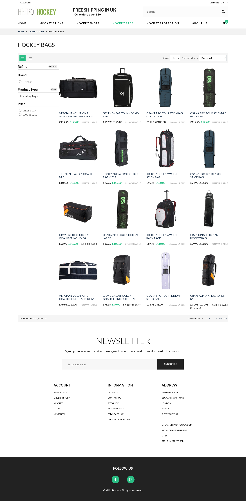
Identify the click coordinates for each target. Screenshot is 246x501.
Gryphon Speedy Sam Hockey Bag (204, 236)
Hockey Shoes (88, 23)
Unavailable (89, 122)
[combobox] (186, 11)
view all (52, 66)
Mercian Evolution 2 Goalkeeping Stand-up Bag (78, 297)
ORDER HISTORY (62, 397)
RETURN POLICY (116, 408)
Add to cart (89, 244)
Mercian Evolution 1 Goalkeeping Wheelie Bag (77, 115)
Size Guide (113, 403)
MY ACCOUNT (61, 392)
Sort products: (190, 58)
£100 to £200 (29, 114)
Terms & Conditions (119, 419)
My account (24, 3)
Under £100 (29, 110)
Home (22, 23)
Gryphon (27, 81)
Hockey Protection (163, 23)
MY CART (58, 403)
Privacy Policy (116, 414)
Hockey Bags (123, 23)
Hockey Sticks (51, 23)
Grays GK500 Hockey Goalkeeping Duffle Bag (119, 297)
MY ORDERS (59, 414)
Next (222, 318)
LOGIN (57, 408)
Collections (36, 31)
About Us (199, 23)
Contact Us (114, 397)
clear (53, 89)
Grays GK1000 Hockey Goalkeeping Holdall (74, 236)
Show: (165, 58)
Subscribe (170, 364)
